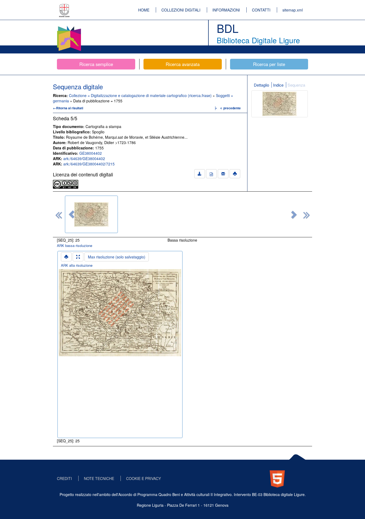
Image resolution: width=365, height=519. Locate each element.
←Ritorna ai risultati (68, 108)
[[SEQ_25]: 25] (91, 214)
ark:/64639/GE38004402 (84, 158)
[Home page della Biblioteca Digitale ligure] (69, 26)
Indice (278, 85)
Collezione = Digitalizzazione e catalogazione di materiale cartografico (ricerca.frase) (141, 95)
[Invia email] (223, 173)
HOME (143, 10)
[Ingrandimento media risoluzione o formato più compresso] (78, 256)
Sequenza (296, 85)
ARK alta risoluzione (76, 265)
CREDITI (64, 478)
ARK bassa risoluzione (74, 245)
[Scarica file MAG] (211, 173)
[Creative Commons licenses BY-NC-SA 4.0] (65, 183)
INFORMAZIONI (226, 10)
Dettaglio (261, 85)
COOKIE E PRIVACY (143, 478)
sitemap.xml (292, 10)
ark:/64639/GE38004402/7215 (89, 163)
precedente (232, 108)
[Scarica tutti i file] (199, 173)
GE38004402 (90, 153)
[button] (71, 214)
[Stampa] (235, 173)
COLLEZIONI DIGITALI (180, 10)
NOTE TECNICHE (99, 478)
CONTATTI (261, 10)
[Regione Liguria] (64, 6)
